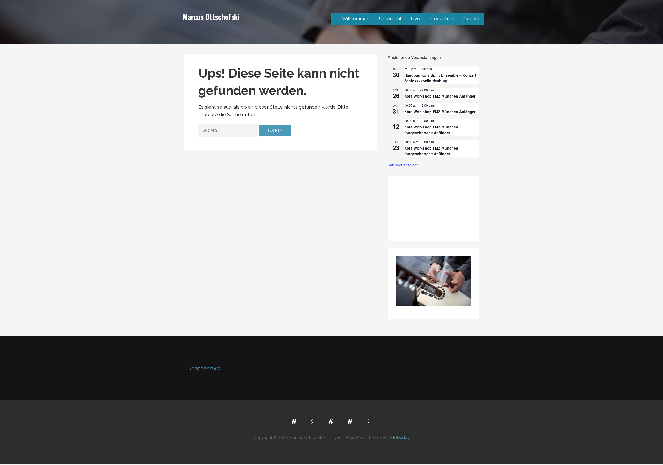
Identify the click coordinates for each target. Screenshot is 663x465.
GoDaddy (400, 437)
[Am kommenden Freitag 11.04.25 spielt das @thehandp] (458, 195)
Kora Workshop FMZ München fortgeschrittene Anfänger (431, 151)
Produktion (441, 18)
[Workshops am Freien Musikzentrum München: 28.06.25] (433, 195)
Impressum (205, 368)
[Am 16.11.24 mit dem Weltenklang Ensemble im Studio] (458, 223)
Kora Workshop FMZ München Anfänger (439, 96)
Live (415, 18)
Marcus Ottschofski (211, 16)
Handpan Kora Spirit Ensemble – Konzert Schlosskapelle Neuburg (440, 78)
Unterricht (390, 18)
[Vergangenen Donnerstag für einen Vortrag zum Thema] (433, 209)
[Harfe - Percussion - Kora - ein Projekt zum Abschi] (433, 223)
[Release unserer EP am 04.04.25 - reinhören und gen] (408, 209)
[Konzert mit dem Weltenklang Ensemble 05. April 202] (408, 223)
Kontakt (471, 18)
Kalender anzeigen (403, 164)
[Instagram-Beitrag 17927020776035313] (408, 195)
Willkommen (356, 18)
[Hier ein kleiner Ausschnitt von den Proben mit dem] (458, 209)
